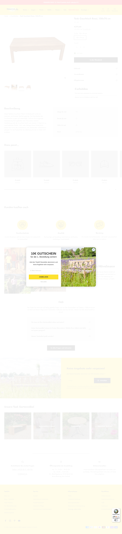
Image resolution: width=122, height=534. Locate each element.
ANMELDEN (43, 277)
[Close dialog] (93, 249)
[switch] (116, 520)
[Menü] (119, 509)
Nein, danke (44, 281)
